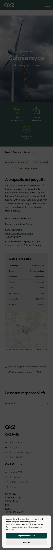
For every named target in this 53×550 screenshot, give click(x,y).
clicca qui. (10, 529)
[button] (26, 536)
